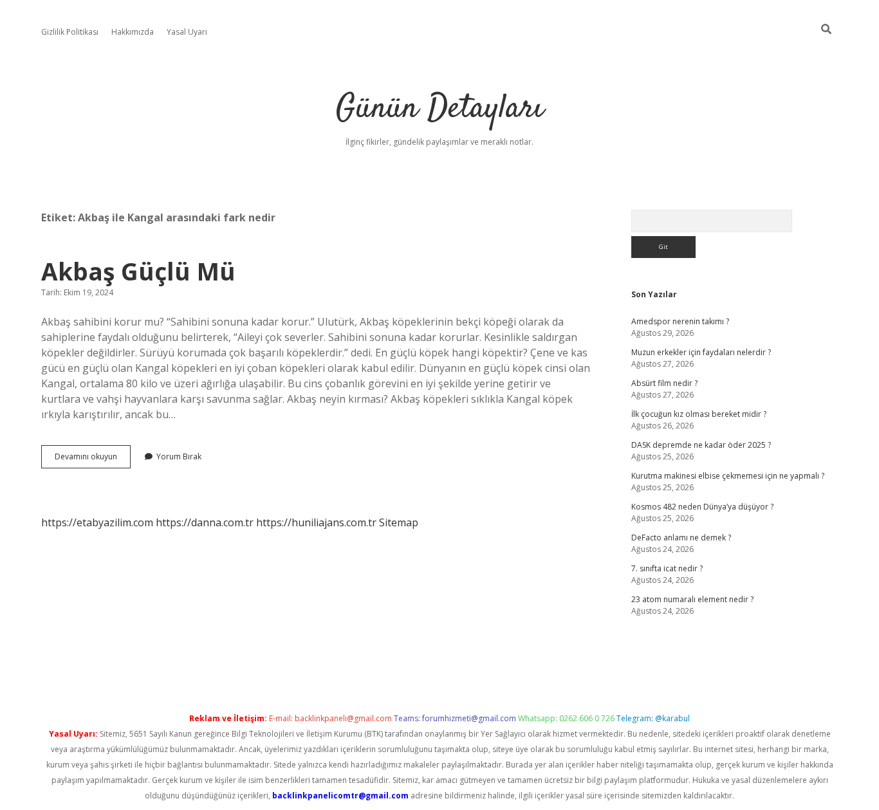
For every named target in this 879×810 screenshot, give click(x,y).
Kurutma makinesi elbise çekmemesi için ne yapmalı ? (727, 475)
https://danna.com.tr (205, 522)
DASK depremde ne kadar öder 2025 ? (701, 444)
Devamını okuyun (93, 459)
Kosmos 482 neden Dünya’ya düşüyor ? (702, 506)
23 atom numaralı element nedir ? (692, 599)
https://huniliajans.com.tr (316, 522)
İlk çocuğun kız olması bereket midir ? (698, 414)
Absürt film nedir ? (664, 383)
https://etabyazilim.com (97, 522)
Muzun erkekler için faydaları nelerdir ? (701, 352)
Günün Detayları (440, 109)
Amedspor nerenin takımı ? (680, 321)
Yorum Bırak (178, 456)
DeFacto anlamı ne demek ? (681, 537)
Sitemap (398, 522)
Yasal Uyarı (187, 31)
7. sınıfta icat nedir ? (667, 568)
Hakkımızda (132, 31)
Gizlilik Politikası (69, 31)
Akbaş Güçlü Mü (138, 271)
